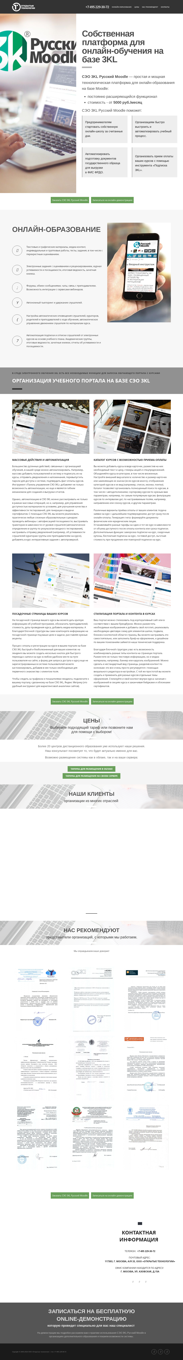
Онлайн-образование (122, 7)
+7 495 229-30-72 (97, 7)
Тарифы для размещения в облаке (92, 768)
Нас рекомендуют (150, 7)
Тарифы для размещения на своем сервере (92, 775)
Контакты (165, 7)
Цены (136, 7)
